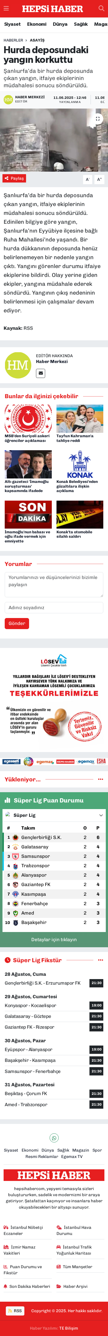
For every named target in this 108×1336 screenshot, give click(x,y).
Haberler (13, 40)
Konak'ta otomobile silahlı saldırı (74, 534)
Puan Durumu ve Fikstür (23, 1269)
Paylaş (17, 178)
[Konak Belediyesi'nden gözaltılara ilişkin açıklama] (80, 464)
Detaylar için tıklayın (54, 939)
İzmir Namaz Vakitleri (20, 1250)
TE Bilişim (68, 1328)
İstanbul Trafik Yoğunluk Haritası (74, 1250)
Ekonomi (36, 24)
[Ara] (101, 8)
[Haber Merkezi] (18, 365)
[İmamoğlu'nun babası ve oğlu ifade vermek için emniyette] (28, 514)
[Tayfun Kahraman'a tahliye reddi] (80, 418)
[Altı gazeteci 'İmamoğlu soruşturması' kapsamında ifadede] (28, 464)
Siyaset (12, 24)
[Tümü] (100, 779)
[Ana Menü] (6, 8)
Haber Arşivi (75, 1286)
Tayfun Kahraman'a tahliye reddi (75, 438)
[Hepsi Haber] (53, 8)
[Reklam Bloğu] (54, 699)
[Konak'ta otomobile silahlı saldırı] (80, 514)
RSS (17, 1310)
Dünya (60, 24)
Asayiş (37, 40)
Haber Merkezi (52, 361)
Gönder (17, 623)
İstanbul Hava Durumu (74, 1230)
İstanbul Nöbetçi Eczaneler (23, 1230)
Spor (97, 1150)
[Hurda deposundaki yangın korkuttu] (54, 140)
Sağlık (81, 24)
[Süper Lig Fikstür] (100, 960)
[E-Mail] (40, 373)
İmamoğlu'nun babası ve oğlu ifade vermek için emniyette (27, 537)
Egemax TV (72, 1156)
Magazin (80, 1150)
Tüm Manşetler (77, 1266)
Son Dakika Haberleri (29, 1286)
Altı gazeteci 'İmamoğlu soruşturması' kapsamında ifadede (27, 486)
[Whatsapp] (54, 1137)
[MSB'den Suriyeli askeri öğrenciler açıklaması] (28, 418)
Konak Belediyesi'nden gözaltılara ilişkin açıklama (77, 486)
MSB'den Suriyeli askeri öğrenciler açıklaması (27, 438)
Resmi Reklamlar (41, 1156)
